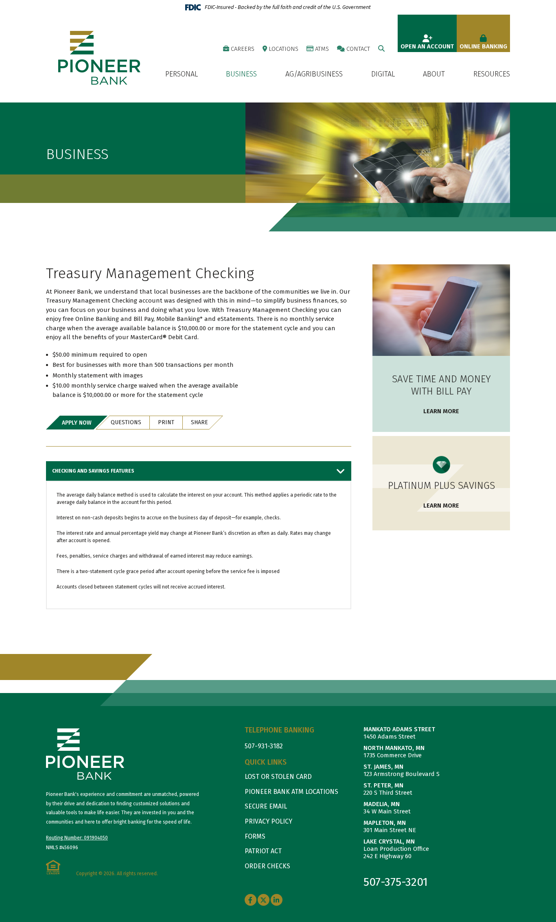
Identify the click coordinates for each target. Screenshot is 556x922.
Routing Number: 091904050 (77, 838)
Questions (126, 422)
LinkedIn (276, 900)
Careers (242, 48)
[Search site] (381, 48)
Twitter (263, 900)
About (434, 74)
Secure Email (266, 806)
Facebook (250, 900)
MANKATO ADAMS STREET (399, 729)
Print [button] (166, 422)
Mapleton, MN (384, 822)
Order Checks (267, 866)
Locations (283, 48)
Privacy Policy (268, 821)
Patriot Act (263, 851)
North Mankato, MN (394, 748)
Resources (491, 74)
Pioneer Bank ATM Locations (291, 792)
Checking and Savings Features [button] (93, 471)
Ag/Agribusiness (314, 74)
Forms (255, 836)
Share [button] (199, 422)
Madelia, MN (381, 804)
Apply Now (77, 422)
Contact (358, 48)
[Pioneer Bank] (99, 57)
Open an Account (427, 46)
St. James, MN (383, 766)
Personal (181, 74)
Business (241, 74)
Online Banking (483, 46)
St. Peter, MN (383, 785)
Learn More (441, 411)
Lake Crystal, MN (389, 841)
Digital (383, 74)
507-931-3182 (264, 746)
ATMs (322, 48)
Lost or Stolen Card (278, 776)
